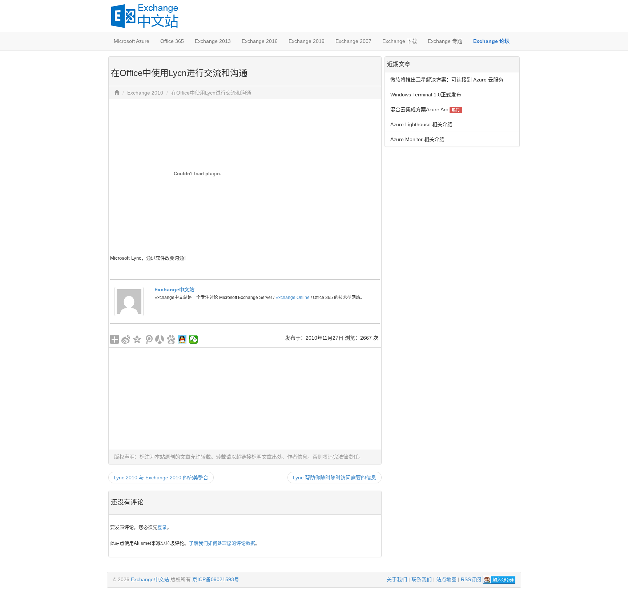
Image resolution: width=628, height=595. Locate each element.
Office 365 (172, 41)
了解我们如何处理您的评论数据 (222, 543)
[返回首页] (116, 93)
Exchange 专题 (445, 41)
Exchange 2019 (307, 41)
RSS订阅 (471, 579)
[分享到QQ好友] (182, 339)
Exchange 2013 (213, 41)
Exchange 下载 (399, 41)
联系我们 (421, 579)
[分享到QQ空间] (137, 339)
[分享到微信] (193, 339)
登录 (162, 527)
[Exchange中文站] (129, 301)
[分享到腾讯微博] (148, 339)
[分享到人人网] (159, 339)
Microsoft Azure (131, 41)
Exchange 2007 (353, 41)
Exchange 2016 (260, 41)
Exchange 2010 (145, 93)
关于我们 (397, 579)
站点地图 (446, 579)
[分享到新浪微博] (125, 339)
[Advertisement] (245, 399)
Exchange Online (292, 297)
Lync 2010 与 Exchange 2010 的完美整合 (161, 477)
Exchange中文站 (174, 289)
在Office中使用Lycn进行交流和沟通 (211, 93)
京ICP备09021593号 (215, 579)
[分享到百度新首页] (171, 339)
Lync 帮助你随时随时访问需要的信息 (334, 477)
